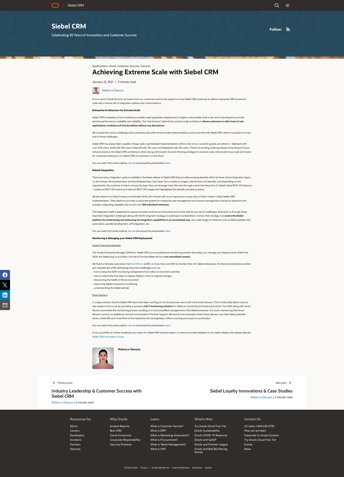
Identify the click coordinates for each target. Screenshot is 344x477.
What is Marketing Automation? (170, 435)
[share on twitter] (5, 285)
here (130, 162)
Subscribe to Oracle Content (261, 435)
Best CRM (115, 430)
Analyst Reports (119, 426)
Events (248, 444)
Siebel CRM (76, 5)
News (247, 449)
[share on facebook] (5, 275)
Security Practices (121, 444)
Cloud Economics (120, 435)
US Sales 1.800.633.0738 (259, 426)
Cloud (112, 66)
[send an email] (5, 305)
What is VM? (158, 449)
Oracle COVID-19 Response (210, 435)
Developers (77, 435)
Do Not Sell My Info (160, 467)
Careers (74, 430)
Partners (75, 444)
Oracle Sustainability (207, 430)
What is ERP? (158, 430)
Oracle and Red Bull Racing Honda (210, 450)
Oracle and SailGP (205, 439)
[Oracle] (55, 5)
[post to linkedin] (5, 295)
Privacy (144, 467)
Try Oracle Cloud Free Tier (210, 426)
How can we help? (255, 430)
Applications (100, 66)
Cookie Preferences (180, 467)
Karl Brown (137, 263)
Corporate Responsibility (125, 439)
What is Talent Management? (168, 444)
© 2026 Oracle (131, 467)
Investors (75, 439)
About (74, 426)
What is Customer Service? (166, 426)
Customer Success (128, 66)
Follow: (276, 29)
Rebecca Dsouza (113, 90)
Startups (75, 449)
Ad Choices (197, 467)
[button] (276, 5)
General (145, 66)
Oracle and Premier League (211, 444)
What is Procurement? (164, 439)
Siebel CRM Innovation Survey (108, 336)
